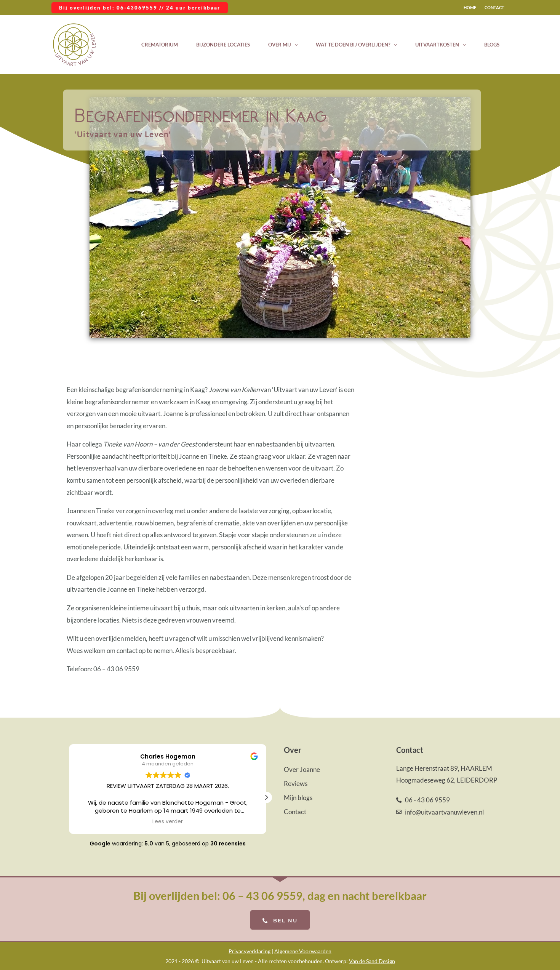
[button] (139, 7)
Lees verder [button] (167, 821)
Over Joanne (302, 769)
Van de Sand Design (372, 961)
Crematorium (159, 45)
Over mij (279, 45)
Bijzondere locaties (223, 45)
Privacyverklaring (249, 951)
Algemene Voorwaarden (302, 951)
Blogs (491, 45)
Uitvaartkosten (437, 45)
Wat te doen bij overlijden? (353, 45)
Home (470, 7)
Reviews (295, 784)
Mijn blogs (298, 798)
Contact (494, 7)
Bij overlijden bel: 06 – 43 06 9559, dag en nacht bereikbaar (280, 895)
